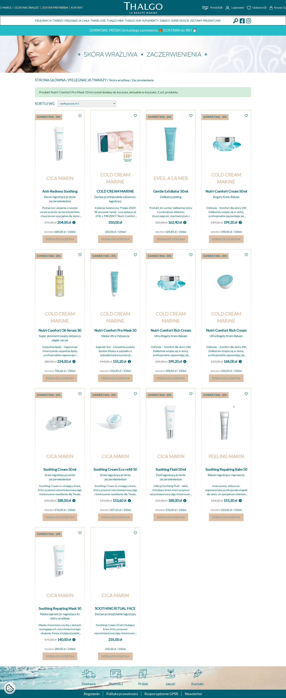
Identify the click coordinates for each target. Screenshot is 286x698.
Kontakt (77, 7)
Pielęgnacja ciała (77, 20)
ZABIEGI (165, 20)
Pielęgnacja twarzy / (88, 80)
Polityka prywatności (122, 694)
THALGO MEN (115, 20)
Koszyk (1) (280, 7)
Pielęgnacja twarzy (49, 20)
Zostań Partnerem (55, 7)
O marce (5, 7)
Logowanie (237, 7)
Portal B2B (216, 7)
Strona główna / (51, 80)
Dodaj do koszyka (60, 239)
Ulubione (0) (259, 7)
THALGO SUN (133, 20)
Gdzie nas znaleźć (27, 7)
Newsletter (193, 694)
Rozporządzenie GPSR (161, 694)
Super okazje (180, 20)
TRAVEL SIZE (98, 20)
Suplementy (150, 20)
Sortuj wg (45, 103)
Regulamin (92, 694)
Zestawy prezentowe (205, 20)
